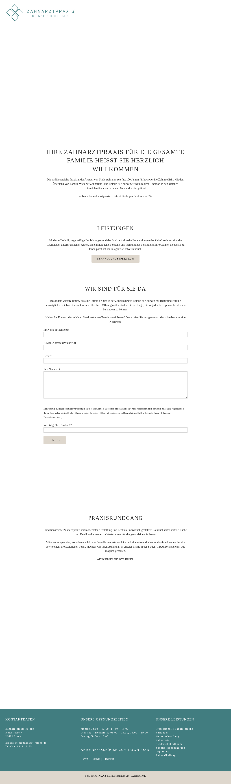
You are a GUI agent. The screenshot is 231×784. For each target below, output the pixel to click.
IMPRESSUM (122, 776)
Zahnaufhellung (166, 755)
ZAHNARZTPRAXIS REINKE (101, 776)
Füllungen (162, 732)
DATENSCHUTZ (138, 776)
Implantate (162, 751)
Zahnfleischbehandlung (170, 747)
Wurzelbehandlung (167, 736)
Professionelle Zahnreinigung (174, 729)
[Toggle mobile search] (217, 5)
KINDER (108, 759)
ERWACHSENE (90, 759)
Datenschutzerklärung (52, 417)
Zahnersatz (162, 740)
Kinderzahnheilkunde (169, 744)
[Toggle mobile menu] (224, 5)
